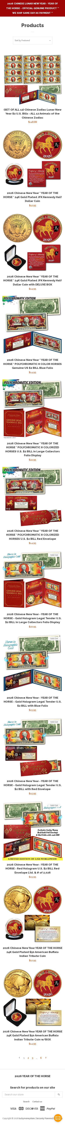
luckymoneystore (27, 1118)
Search (26, 1102)
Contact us (37, 1102)
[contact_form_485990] (58, 1118)
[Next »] (46, 1058)
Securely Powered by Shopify (49, 1118)
